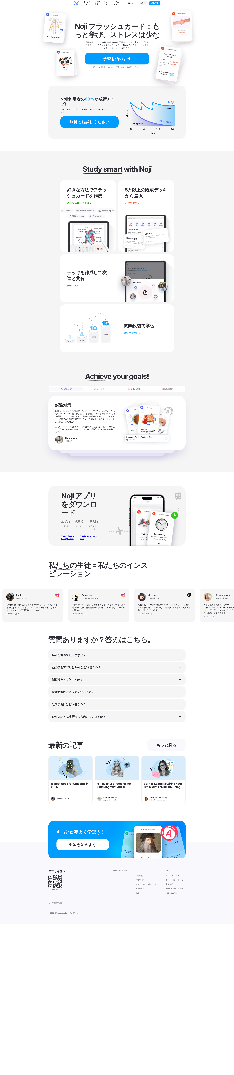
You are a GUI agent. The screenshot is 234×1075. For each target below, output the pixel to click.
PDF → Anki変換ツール (146, 884)
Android (140, 888)
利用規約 (169, 884)
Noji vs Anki (171, 893)
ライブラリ (97, 3)
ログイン (143, 3)
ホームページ (87, 3)
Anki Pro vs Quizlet (174, 888)
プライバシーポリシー (176, 880)
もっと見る (166, 745)
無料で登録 (154, 3)
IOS (137, 893)
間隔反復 (140, 880)
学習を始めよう (117, 58)
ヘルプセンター (173, 875)
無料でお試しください (90, 122)
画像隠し (140, 875)
